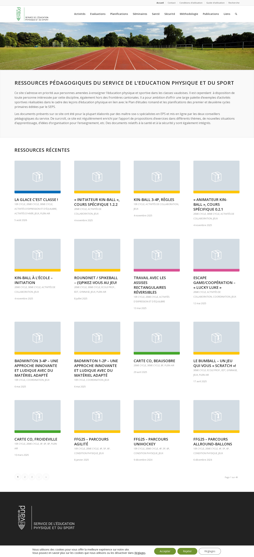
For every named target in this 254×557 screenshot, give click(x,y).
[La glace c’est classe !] (38, 177)
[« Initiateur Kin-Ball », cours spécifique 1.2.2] (97, 177)
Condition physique (86, 453)
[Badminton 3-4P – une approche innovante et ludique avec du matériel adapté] (38, 338)
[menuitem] (160, 3)
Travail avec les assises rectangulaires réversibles (150, 285)
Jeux (37, 213)
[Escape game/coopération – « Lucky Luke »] (216, 255)
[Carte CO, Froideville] (38, 416)
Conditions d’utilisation (190, 2)
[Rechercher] (236, 14)
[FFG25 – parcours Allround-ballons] (216, 416)
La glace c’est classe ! (36, 199)
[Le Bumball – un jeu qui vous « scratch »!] (216, 338)
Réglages (139, 553)
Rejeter (187, 551)
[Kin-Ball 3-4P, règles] (157, 177)
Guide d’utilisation (215, 2)
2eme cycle (32, 204)
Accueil (160, 2)
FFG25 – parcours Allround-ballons (212, 441)
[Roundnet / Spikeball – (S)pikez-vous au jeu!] (97, 255)
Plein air (45, 213)
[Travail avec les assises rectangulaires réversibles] (157, 255)
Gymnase (84, 291)
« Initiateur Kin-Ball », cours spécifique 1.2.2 (97, 202)
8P (162, 365)
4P (41, 443)
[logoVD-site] (32, 14)
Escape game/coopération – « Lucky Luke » (214, 282)
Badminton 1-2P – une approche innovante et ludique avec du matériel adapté (96, 368)
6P (45, 443)
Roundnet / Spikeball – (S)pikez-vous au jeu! (96, 280)
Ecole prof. (108, 287)
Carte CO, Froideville (36, 439)
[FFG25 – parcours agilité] (97, 416)
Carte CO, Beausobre (154, 360)
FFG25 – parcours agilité (91, 441)
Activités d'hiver (24, 213)
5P (104, 448)
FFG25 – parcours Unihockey (151, 441)
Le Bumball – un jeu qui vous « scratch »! (214, 363)
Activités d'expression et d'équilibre (36, 208)
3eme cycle (46, 204)
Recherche (234, 2)
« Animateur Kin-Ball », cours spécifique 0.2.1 (210, 204)
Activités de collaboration (162, 204)
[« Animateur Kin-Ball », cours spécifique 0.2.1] (216, 177)
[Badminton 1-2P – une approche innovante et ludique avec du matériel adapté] (97, 338)
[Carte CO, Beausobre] (157, 338)
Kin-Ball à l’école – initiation (34, 280)
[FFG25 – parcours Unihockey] (157, 416)
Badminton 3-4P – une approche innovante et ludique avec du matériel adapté (36, 368)
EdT (76, 291)
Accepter (165, 551)
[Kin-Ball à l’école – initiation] (38, 255)
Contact (172, 2)
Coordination (221, 296)
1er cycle (20, 204)
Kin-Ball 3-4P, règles (154, 199)
